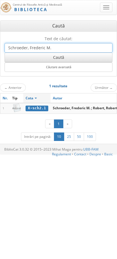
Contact (80, 154)
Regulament (61, 154)
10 (59, 136)
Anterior (13, 87)
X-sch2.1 (37, 108)
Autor (57, 98)
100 (90, 136)
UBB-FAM (91, 149)
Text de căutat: (58, 38)
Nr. (5, 98)
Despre (95, 154)
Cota (30, 98)
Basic (108, 154)
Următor (104, 87)
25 (69, 136)
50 (79, 136)
